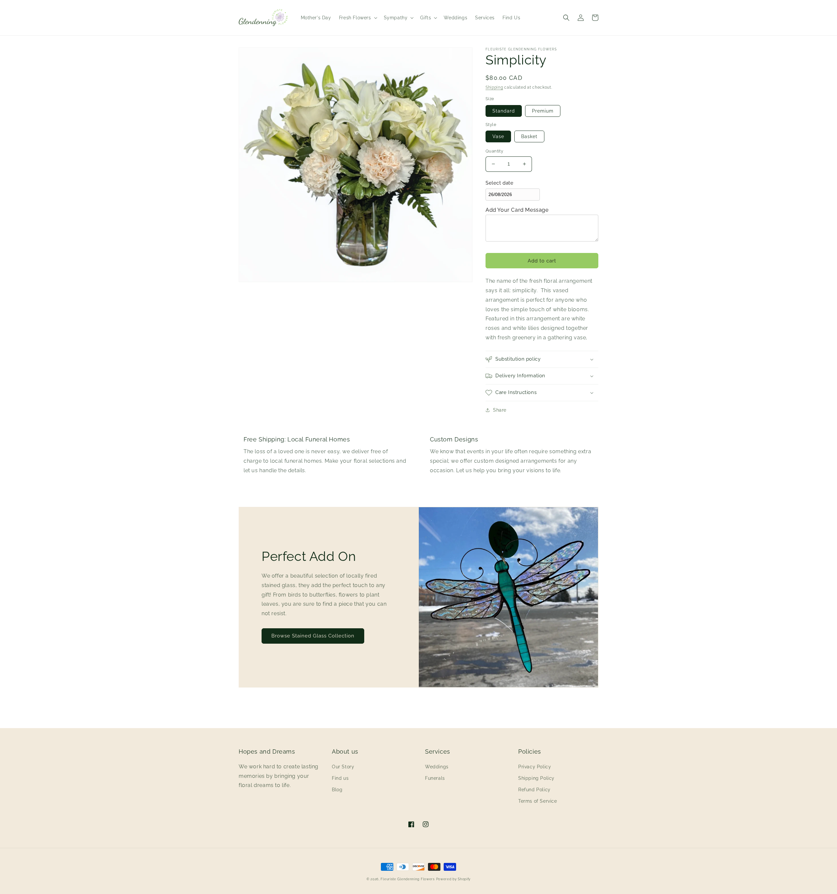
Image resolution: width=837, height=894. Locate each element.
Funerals (435, 778)
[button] (357, 18)
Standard (503, 111)
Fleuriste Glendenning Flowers (408, 879)
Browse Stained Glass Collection (312, 636)
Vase (498, 136)
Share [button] (499, 410)
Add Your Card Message (517, 210)
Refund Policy (534, 789)
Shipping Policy (536, 778)
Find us (340, 778)
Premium (543, 111)
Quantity (494, 151)
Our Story (343, 766)
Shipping (494, 87)
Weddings (437, 766)
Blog (337, 789)
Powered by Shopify (453, 879)
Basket (529, 136)
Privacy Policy (534, 766)
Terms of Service (537, 801)
